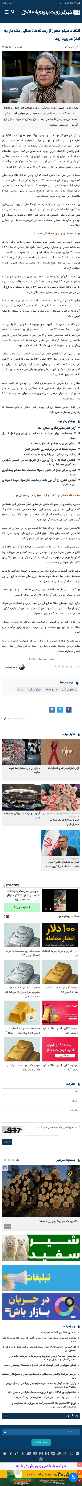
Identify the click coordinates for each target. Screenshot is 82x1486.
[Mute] (51, 909)
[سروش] (35, 1454)
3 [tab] (9, 1160)
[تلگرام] (77, 1454)
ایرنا (47, 12)
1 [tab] (17, 1160)
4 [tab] (5, 1160)
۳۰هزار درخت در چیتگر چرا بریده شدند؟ (58, 1221)
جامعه (52, 659)
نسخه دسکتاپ (41, 1442)
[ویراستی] (28, 1454)
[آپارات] (59, 1454)
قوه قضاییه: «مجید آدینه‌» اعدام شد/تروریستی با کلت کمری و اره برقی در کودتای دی (39, 1349)
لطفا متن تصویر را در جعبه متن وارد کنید (59, 1127)
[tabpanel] (41, 1198)
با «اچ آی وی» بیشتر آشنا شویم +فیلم (53, 443)
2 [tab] (13, 1160)
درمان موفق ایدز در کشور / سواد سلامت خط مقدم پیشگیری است (39, 472)
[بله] (53, 1454)
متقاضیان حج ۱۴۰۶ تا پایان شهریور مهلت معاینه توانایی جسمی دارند (42, 1392)
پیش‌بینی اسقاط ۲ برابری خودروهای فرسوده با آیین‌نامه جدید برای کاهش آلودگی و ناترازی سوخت (42, 1358)
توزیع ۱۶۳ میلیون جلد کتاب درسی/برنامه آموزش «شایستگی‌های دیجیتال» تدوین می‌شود (43, 1405)
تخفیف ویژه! (22, 907)
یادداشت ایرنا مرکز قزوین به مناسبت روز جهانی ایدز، (61, 814)
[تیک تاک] (16, 1454)
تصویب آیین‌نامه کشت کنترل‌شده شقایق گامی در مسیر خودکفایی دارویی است (39, 1340)
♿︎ (73, 1477)
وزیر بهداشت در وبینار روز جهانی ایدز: (62, 858)
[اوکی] (10, 1454)
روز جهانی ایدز (69, 690)
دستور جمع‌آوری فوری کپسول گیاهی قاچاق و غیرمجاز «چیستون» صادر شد (40, 1367)
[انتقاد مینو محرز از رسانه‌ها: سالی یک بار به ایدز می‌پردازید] (41, 77)
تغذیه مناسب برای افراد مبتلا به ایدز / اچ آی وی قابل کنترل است (39, 436)
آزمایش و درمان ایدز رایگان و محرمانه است (49, 454)
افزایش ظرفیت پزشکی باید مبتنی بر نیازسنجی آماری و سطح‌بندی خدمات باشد (39, 1376)
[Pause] (45, 909)
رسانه (20, 690)
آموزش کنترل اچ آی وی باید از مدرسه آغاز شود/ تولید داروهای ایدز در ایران (39, 482)
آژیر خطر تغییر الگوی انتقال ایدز (57, 428)
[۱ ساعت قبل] (41, 1191)
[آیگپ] (47, 1454)
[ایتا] (41, 1454)
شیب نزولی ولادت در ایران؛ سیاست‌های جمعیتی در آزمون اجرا (45, 1398)
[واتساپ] (41, 1460)
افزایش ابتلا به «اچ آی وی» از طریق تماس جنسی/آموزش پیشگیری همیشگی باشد (39, 462)
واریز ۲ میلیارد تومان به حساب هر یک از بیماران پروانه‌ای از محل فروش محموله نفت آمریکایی (41, 1385)
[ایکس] (71, 1454)
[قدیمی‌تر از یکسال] (60, 752)
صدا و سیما (52, 690)
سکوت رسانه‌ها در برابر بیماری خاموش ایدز (50, 449)
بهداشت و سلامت (38, 659)
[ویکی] (4, 1454)
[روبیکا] (65, 1454)
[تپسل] (5, 885)
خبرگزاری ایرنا (34, 690)
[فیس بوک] (22, 1454)
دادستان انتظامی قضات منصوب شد (58, 1333)
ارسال (7, 1142)
